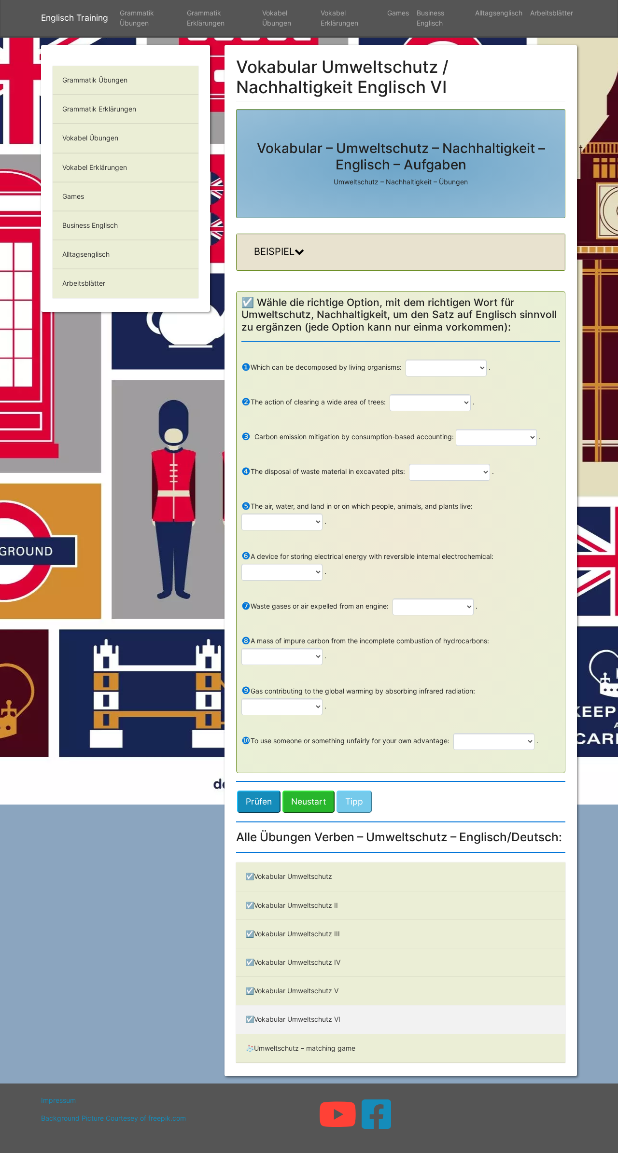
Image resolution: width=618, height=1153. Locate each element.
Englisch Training (74, 18)
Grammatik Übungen (137, 18)
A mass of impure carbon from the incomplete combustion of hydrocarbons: (365, 641)
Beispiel (274, 251)
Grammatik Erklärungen (206, 18)
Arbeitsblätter (551, 13)
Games (398, 13)
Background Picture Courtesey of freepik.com (113, 1118)
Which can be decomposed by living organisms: (321, 367)
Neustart (308, 801)
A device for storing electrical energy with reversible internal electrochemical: (367, 556)
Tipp (354, 801)
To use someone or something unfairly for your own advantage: (345, 741)
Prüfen (259, 801)
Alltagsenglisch (498, 13)
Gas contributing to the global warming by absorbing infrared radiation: (358, 690)
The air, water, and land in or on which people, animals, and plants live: (357, 506)
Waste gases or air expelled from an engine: (315, 606)
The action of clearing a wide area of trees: (313, 402)
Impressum (58, 1100)
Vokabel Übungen (276, 18)
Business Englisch (430, 18)
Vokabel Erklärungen (339, 18)
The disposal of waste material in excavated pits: (323, 471)
